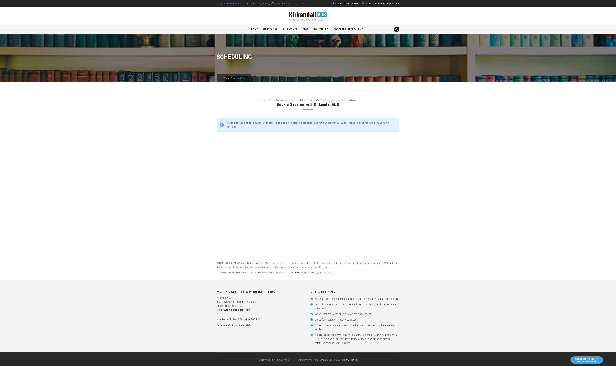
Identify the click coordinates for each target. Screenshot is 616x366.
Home (254, 29)
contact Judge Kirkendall (291, 272)
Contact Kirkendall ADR (349, 29)
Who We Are (290, 29)
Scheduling (321, 29)
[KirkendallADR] (308, 16)
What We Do (270, 29)
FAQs (305, 29)
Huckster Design (350, 360)
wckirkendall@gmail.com (387, 3)
